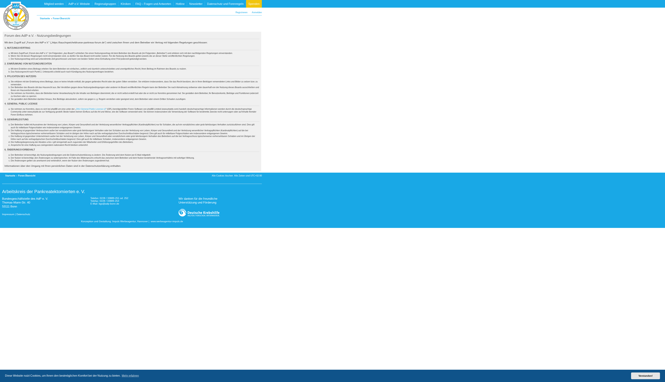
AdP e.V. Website (79, 3)
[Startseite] (16, 16)
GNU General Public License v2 (91, 109)
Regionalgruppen (105, 3)
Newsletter (195, 3)
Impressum (8, 214)
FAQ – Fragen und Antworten (153, 3)
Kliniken (126, 3)
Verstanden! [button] (646, 375)
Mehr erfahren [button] (130, 375)
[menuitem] (255, 12)
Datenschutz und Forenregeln (225, 3)
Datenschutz (23, 214)
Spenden (254, 3)
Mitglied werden (54, 3)
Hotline (180, 3)
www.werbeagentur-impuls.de (167, 221)
